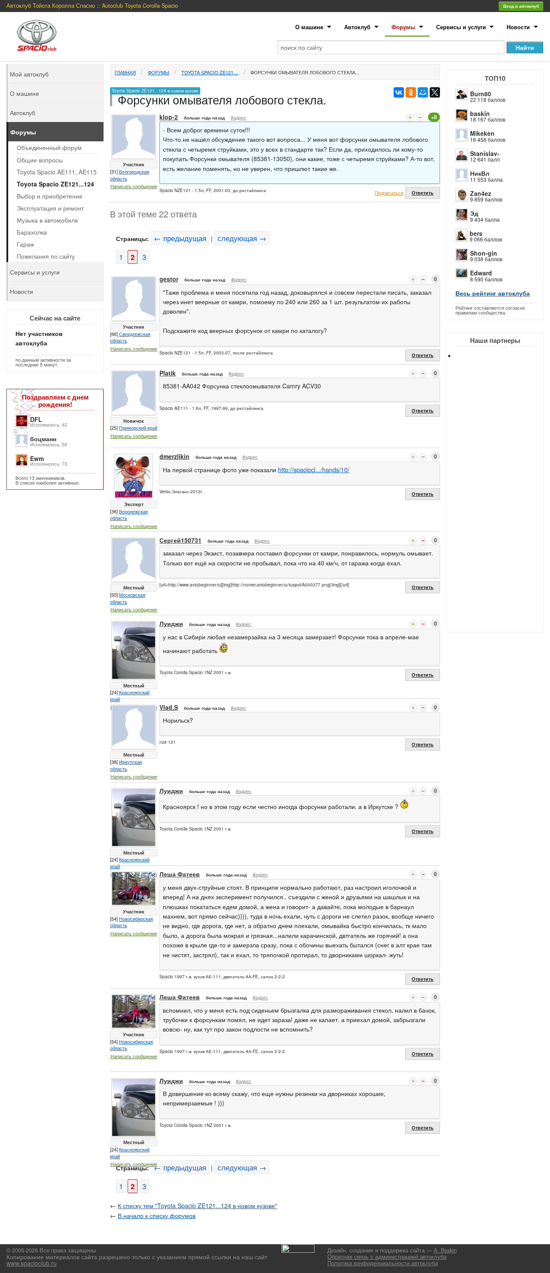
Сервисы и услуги (461, 27)
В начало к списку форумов (157, 1215)
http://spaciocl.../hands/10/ (313, 469)
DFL (36, 419)
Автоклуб (357, 27)
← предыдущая (180, 238)
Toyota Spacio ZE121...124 (55, 184)
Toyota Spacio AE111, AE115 (57, 172)
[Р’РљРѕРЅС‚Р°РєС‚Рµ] (399, 92)
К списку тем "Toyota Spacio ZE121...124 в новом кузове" (197, 1205)
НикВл (479, 173)
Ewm (37, 458)
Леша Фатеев (179, 874)
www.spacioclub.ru (31, 1263)
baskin (480, 113)
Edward (481, 273)
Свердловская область (130, 337)
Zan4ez (480, 193)
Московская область (127, 598)
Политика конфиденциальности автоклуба (382, 1263)
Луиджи (171, 623)
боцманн (43, 438)
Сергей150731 (180, 540)
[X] (435, 92)
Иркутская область (126, 765)
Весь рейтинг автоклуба (492, 293)
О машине (309, 27)
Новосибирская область (131, 922)
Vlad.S (168, 707)
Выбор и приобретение (49, 196)
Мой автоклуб (29, 74)
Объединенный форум (49, 147)
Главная (125, 72)
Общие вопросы (40, 160)
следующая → (241, 238)
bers (476, 233)
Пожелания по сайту (46, 256)
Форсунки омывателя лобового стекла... (305, 72)
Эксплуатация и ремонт (50, 208)
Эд (474, 213)
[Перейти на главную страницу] (37, 35)
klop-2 (168, 117)
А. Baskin (445, 1250)
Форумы (403, 27)
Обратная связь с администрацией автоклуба (386, 1257)
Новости (518, 27)
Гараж (25, 244)
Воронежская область (129, 515)
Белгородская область (129, 175)
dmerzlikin (174, 456)
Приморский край (138, 427)
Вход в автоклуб (521, 6)
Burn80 (480, 93)
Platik (167, 373)
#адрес (238, 117)
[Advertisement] (502, 503)
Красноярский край (130, 695)
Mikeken (482, 133)
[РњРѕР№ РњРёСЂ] (423, 92)
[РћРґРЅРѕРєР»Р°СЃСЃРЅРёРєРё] (411, 92)
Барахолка (32, 232)
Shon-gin (483, 253)
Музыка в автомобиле (47, 220)
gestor (168, 279)
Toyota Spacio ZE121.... (209, 72)
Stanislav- (484, 153)
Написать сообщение (133, 186)
